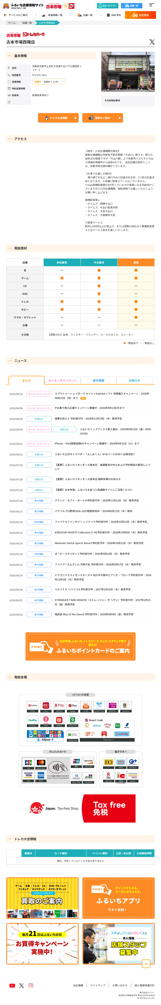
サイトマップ (97, 985)
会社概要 (78, 985)
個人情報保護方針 (145, 985)
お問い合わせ (120, 985)
